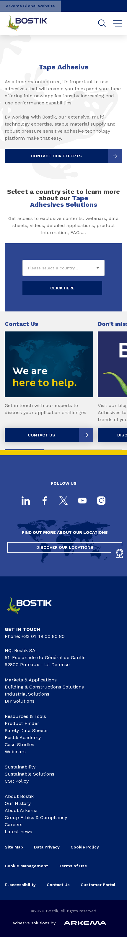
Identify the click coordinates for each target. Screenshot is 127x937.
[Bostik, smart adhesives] (34, 616)
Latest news (18, 831)
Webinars (15, 751)
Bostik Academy (23, 737)
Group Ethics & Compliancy (36, 817)
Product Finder (22, 723)
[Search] (102, 23)
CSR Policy (17, 781)
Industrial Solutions (27, 694)
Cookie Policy (85, 847)
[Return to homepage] (31, 23)
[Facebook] (44, 501)
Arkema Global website (30, 6)
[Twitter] (63, 501)
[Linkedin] (25, 501)
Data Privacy (47, 847)
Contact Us (58, 884)
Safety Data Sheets (26, 730)
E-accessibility (20, 884)
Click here (62, 288)
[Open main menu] (117, 23)
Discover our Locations (64, 547)
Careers (13, 824)
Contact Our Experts (56, 156)
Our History (18, 803)
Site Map (14, 847)
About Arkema (21, 810)
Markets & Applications (31, 680)
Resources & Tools (25, 716)
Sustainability (20, 767)
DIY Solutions (20, 701)
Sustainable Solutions (29, 774)
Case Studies (19, 744)
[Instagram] (101, 501)
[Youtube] (82, 501)
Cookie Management (26, 865)
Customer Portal (99, 884)
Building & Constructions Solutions (44, 687)
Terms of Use (73, 865)
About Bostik (19, 796)
